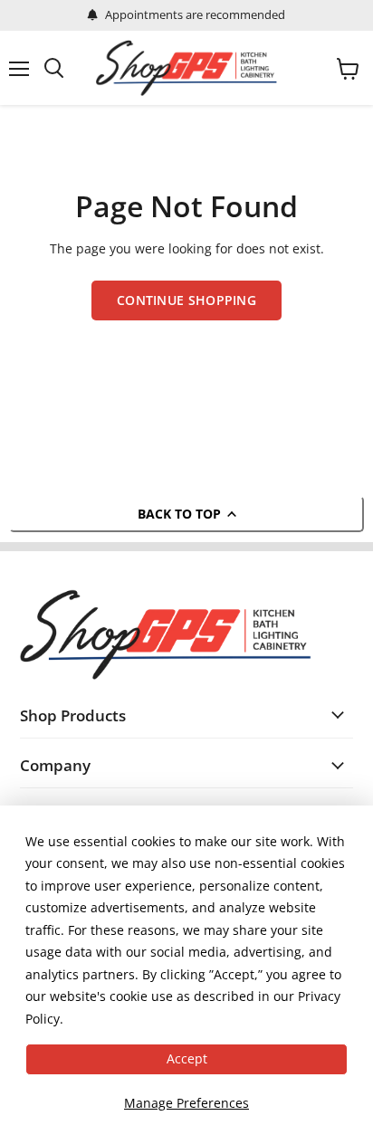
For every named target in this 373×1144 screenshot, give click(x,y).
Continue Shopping (186, 300)
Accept (187, 1058)
